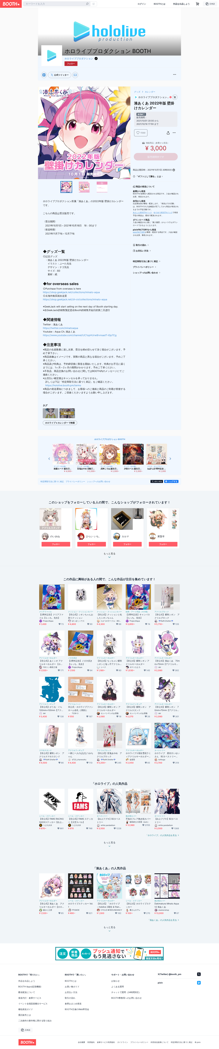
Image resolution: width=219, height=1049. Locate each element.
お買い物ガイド (72, 986)
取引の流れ (141, 245)
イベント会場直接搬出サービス (33, 1003)
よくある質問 (117, 986)
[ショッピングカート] (197, 4)
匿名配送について (26, 992)
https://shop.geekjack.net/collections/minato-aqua (71, 292)
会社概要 (81, 1042)
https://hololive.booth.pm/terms (63, 385)
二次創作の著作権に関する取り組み (35, 1020)
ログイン (142, 4)
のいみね (55, 536)
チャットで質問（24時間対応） (126, 992)
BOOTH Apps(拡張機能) (29, 986)
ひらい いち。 (93, 536)
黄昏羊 (161, 536)
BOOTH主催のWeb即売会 (77, 1009)
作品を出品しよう (181, 4)
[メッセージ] (75, 75)
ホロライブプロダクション (79, 58)
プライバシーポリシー (143, 267)
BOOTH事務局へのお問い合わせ (126, 998)
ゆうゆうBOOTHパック (163, 212)
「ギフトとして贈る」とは (148, 176)
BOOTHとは (159, 4)
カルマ (125, 536)
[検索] (87, 4)
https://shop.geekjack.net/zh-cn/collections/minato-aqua (75, 299)
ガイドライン (122, 1042)
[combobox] (56, 3)
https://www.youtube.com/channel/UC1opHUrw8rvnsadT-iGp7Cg (80, 335)
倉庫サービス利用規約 (106, 1042)
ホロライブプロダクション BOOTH (109, 439)
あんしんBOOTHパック (142, 212)
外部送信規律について (159, 1042)
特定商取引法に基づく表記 (145, 261)
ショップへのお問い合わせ (145, 272)
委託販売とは (24, 1015)
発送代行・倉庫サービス (29, 998)
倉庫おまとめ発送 (73, 1003)
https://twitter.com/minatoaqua (60, 328)
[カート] (174, 97)
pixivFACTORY (139, 232)
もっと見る (109, 553)
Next (128, 132)
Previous (40, 132)
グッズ (137, 91)
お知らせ (115, 981)
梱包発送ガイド (25, 1009)
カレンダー (150, 91)
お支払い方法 (142, 250)
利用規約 (91, 1042)
